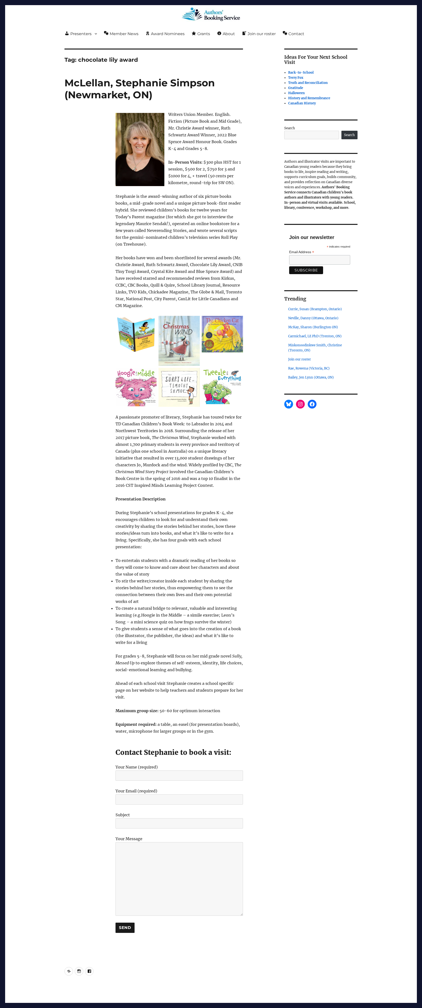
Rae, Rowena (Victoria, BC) (309, 368)
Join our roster (299, 359)
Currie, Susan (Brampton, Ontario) (315, 309)
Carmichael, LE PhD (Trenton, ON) (315, 336)
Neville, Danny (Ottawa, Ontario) (313, 318)
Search (289, 128)
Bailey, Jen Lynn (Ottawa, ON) (311, 377)
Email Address (301, 252)
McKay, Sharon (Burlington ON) (313, 327)
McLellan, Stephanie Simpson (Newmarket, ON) (139, 89)
